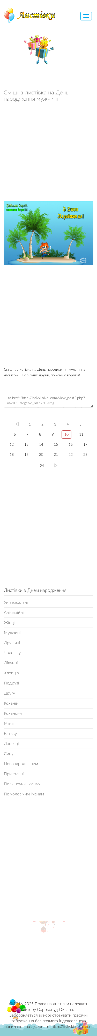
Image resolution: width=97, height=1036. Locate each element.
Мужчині (12, 633)
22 (71, 455)
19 (26, 455)
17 (85, 444)
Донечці (11, 744)
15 (56, 444)
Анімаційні (14, 612)
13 (26, 444)
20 (41, 455)
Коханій (11, 703)
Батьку (10, 734)
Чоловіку (12, 653)
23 (85, 455)
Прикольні (14, 774)
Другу (9, 693)
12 (12, 444)
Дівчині (11, 663)
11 (81, 434)
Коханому (13, 713)
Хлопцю (11, 673)
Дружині (12, 643)
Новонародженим (21, 764)
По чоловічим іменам (24, 794)
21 (56, 455)
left (17, 424)
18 (12, 455)
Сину (8, 754)
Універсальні (16, 602)
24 (42, 466)
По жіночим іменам (22, 784)
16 (71, 444)
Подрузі (11, 683)
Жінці (9, 623)
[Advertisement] (48, 153)
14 (41, 444)
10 (66, 434)
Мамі (9, 723)
